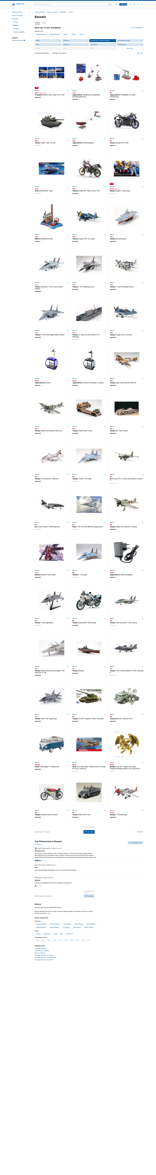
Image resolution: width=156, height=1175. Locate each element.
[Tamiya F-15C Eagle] (89, 560)
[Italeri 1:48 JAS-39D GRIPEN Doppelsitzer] (89, 512)
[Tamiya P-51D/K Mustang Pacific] (126, 272)
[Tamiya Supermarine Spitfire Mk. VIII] (126, 368)
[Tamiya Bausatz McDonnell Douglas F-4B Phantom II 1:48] (51, 656)
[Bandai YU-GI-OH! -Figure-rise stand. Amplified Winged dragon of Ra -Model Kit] (126, 752)
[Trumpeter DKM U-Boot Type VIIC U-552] (51, 80)
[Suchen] (36, 4)
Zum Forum (38, 844)
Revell (81, 34)
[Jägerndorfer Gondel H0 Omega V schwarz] (89, 368)
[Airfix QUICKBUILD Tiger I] (51, 176)
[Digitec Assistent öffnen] (130, 4)
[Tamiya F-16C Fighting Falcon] (89, 272)
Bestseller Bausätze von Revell (44, 960)
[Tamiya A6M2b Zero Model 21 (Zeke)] (126, 512)
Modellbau (15, 19)
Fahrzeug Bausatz (41, 34)
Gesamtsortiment (17, 12)
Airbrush (15, 22)
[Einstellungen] (115, 4)
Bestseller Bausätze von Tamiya (44, 955)
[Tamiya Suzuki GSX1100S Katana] (89, 608)
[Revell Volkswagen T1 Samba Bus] (51, 752)
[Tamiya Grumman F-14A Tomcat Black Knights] (51, 272)
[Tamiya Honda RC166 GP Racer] (51, 800)
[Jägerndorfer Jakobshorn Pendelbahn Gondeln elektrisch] (89, 80)
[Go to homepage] (18, 4)
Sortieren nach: (39, 53)
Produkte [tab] (37, 23)
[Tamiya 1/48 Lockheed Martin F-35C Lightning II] (126, 656)
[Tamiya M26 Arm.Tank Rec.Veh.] (126, 704)
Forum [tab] (44, 23)
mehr (48, 913)
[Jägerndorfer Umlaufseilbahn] (89, 128)
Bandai (66, 34)
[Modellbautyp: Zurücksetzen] (114, 40)
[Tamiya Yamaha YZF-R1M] (126, 128)
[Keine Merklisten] (138, 4)
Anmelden (123, 4)
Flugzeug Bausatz (55, 34)
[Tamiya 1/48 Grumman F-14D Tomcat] (126, 608)
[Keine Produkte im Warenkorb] (142, 4)
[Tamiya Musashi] (89, 656)
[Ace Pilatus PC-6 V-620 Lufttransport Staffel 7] (126, 464)
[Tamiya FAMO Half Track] (89, 800)
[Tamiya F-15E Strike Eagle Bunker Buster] (51, 320)
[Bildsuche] (109, 4)
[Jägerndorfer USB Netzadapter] (126, 560)
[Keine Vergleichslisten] (134, 4)
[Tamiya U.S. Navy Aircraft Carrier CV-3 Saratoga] (89, 320)
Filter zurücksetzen (137, 27)
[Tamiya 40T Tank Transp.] (126, 416)
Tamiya (74, 34)
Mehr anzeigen (89, 832)
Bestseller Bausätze (40, 948)
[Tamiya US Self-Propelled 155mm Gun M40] (89, 704)
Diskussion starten (136, 842)
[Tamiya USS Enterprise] (126, 224)
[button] (67, 90)
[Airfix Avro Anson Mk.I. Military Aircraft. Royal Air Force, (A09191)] (89, 752)
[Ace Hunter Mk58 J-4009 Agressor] (51, 512)
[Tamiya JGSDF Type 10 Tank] (51, 128)
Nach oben (140, 832)
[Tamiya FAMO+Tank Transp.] (89, 416)
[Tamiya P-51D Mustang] (126, 800)
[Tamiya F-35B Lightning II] (51, 608)
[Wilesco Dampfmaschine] (51, 224)
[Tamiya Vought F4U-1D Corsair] (89, 224)
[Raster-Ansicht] (138, 53)
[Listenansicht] (141, 53)
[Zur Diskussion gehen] (89, 854)
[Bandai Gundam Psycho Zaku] (51, 560)
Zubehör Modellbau (18, 32)
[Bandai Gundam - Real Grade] (126, 176)
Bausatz (15, 25)
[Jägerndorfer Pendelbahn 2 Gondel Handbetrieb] (126, 80)
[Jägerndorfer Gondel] (51, 368)
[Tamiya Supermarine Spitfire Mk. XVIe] (51, 416)
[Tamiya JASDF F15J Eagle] (89, 464)
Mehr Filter (130, 48)
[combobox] (47, 53)
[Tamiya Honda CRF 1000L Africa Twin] (89, 176)
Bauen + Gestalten (17, 15)
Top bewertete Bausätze (42, 950)
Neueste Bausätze (40, 953)
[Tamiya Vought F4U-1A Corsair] (126, 320)
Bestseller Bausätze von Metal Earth (45, 957)
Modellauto (16, 28)
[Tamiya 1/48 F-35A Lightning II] (51, 704)
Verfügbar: (55, 53)
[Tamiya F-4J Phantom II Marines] (51, 464)
